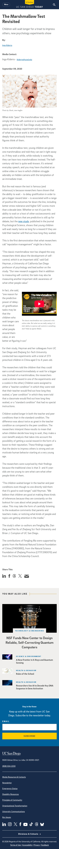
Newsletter (7, 782)
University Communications (13, 811)
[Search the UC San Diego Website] (54, 4)
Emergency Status (9, 788)
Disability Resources (10, 794)
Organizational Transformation (14, 805)
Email (5, 721)
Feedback (45, 845)
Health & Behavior (26, 670)
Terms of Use (15, 845)
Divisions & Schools (28, 834)
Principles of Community (12, 800)
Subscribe (30, 736)
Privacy (37, 845)
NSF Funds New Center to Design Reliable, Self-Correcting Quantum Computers (29, 642)
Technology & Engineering (29, 631)
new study (23, 221)
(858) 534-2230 (8, 766)
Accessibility (27, 845)
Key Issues (6, 817)
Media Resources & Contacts (14, 777)
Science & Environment (28, 656)
